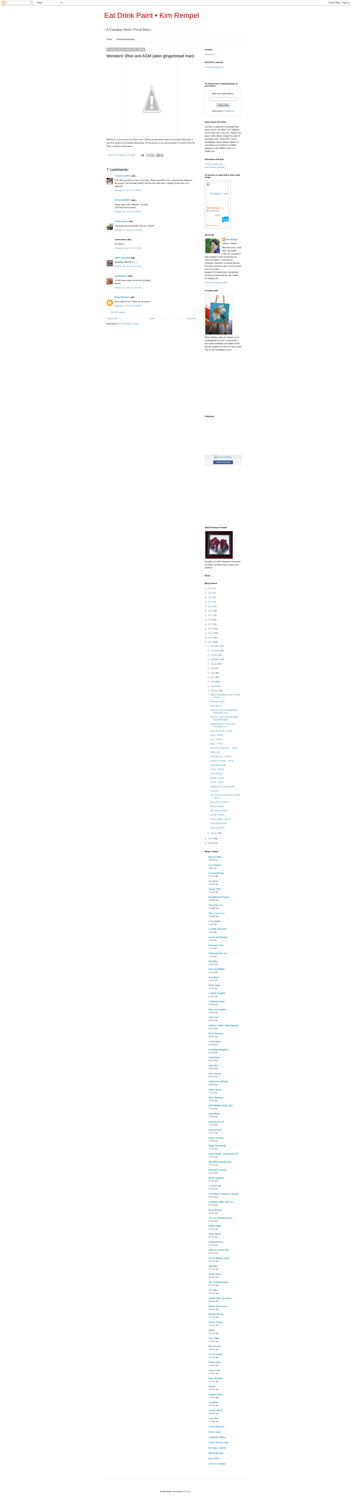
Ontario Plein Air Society (220, 1298)
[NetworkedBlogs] (223, 456)
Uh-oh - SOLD (217, 781)
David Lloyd (214, 985)
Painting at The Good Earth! (222, 786)
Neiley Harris (215, 1233)
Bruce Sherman (216, 1033)
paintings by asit (216, 1121)
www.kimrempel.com (214, 66)
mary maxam (215, 1073)
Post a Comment (118, 312)
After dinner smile (218, 764)
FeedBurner (229, 110)
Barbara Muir (215, 856)
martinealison (121, 275)
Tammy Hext (215, 1362)
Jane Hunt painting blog (220, 1161)
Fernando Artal (216, 945)
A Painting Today (217, 1001)
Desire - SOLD (217, 769)
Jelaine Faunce (215, 1089)
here (233, 147)
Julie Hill (213, 1266)
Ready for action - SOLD (221, 730)
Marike (212, 1386)
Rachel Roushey (216, 1453)
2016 (210, 619)
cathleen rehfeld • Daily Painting (224, 1025)
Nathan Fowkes (216, 1242)
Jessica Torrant (216, 1322)
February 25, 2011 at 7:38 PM (128, 190)
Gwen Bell (213, 1418)
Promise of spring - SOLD (221, 760)
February (215, 690)
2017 (210, 615)
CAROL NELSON (217, 929)
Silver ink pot (216, 705)
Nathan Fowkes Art (218, 953)
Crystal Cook (215, 1185)
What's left (214, 751)
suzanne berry (215, 1129)
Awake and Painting (218, 937)
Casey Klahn (215, 921)
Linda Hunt (214, 1057)
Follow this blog (223, 462)
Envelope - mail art (217, 1447)
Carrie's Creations (217, 1463)
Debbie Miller (215, 1225)
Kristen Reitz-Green (218, 1306)
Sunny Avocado (216, 1137)
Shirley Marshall (122, 257)
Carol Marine (215, 865)
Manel (211, 1330)
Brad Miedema (215, 1378)
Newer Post (112, 318)
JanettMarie (214, 1113)
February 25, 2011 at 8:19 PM (128, 211)
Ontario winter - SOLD (220, 818)
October (214, 654)
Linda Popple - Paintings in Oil (223, 1153)
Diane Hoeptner (122, 297)
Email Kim (209, 54)
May (213, 677)
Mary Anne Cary (217, 913)
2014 (210, 628)
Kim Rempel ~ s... (216, 208)
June (213, 672)
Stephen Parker (216, 1394)
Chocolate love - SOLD (220, 756)
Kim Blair (213, 961)
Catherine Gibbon (217, 1437)
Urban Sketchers (216, 1426)
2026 (210, 588)
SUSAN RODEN (123, 200)
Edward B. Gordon (218, 1169)
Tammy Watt (215, 889)
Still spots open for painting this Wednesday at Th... (224, 711)
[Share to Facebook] (158, 155)
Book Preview (212, 225)
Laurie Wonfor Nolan (219, 1442)
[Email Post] (142, 155)
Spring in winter (217, 777)
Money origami (217, 806)
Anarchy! (214, 790)
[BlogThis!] (151, 155)
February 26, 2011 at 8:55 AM (128, 287)
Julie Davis (214, 1065)
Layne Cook (214, 1370)
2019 (210, 610)
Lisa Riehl (213, 1402)
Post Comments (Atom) (128, 323)
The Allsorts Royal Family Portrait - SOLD (225, 796)
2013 (210, 632)
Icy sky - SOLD (217, 814)
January (214, 832)
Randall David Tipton (219, 897)
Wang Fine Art (215, 905)
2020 (210, 606)
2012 (210, 637)
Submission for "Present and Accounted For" (222, 725)
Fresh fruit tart (216, 773)
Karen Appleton (216, 1177)
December (215, 645)
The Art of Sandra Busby (221, 1218)
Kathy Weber (215, 1274)
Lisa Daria (213, 881)
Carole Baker (215, 1041)
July (213, 668)
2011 (210, 641)
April (213, 681)
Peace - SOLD (216, 743)
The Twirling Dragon (218, 1282)
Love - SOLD (216, 739)
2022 (210, 597)
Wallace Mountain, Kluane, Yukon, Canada (225, 695)
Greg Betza (214, 977)
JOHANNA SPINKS (218, 1081)
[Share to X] (155, 155)
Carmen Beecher (216, 873)
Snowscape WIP (217, 827)
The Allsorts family (218, 810)
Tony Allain (214, 1338)
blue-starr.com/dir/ (217, 1009)
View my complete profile (216, 282)
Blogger (187, 1491)
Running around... (218, 701)
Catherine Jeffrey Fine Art (221, 1201)
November (215, 650)
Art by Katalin (215, 1354)
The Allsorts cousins (219, 801)
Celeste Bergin (121, 221)
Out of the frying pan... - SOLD (224, 747)
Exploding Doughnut (219, 1049)
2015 (210, 623)
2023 (210, 592)
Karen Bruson (215, 1209)
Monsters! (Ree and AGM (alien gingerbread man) (224, 718)
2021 (210, 601)
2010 (210, 838)
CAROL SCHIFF (217, 993)
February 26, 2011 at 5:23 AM (128, 266)
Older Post (191, 318)
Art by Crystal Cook (213, 163)
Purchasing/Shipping (126, 39)
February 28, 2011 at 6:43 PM (128, 305)
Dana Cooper (215, 1431)
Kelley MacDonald (217, 1145)
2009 (210, 842)
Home (109, 39)
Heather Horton (216, 1314)
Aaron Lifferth (215, 1410)
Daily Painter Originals (215, 167)
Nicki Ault (213, 1017)
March (214, 686)
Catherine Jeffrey (123, 175)
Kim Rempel (231, 239)
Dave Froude (215, 1346)
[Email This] (148, 155)
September (215, 659)
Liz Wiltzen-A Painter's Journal (223, 1193)
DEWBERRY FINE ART (221, 1105)
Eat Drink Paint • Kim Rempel (151, 15)
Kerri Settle (214, 1458)
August (214, 663)
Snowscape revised (218, 823)
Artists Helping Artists (219, 1258)
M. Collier (213, 1290)
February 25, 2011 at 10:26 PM (128, 229)
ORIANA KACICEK (219, 1250)
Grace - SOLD (216, 734)
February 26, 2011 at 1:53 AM (128, 247)
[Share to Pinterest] (162, 155)
